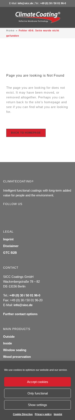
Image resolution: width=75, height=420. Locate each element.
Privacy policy (43, 414)
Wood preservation (17, 356)
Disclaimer (11, 246)
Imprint (58, 414)
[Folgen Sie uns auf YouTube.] (19, 213)
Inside (7, 343)
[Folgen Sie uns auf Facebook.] (5, 213)
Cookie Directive (23, 414)
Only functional (38, 393)
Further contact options (20, 314)
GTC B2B (10, 252)
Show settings (37, 405)
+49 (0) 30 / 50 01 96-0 (53, 3)
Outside (9, 336)
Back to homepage (26, 132)
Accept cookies (37, 382)
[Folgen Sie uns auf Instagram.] (12, 213)
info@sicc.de (25, 3)
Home (10, 30)
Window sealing (14, 350)
